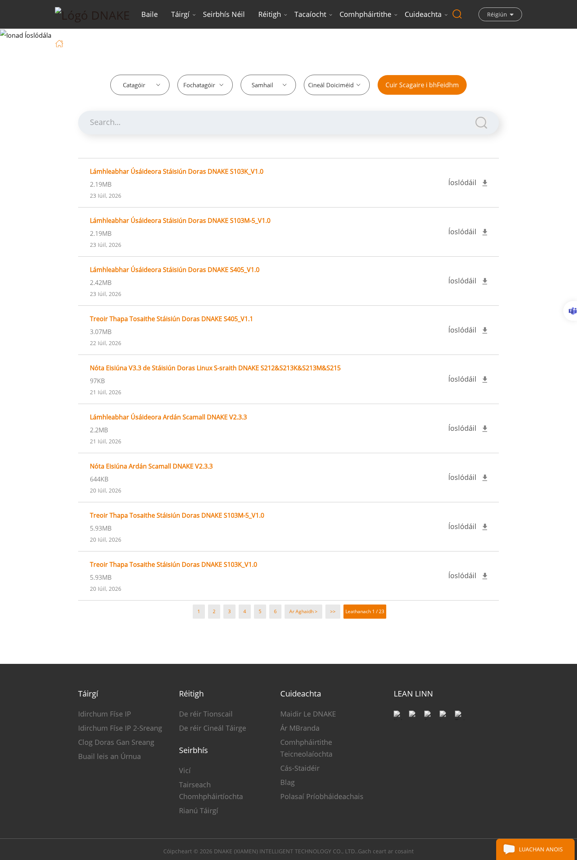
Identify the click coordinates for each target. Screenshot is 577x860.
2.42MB (100, 282)
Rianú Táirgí (198, 810)
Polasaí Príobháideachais (321, 796)
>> (333, 611)
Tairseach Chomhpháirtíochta (211, 790)
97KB (97, 381)
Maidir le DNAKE (308, 714)
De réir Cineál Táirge (212, 728)
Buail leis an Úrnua (109, 756)
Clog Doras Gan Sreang (116, 742)
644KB (99, 479)
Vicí (185, 770)
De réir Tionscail (206, 714)
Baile (149, 14)
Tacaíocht (310, 14)
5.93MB (100, 528)
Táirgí (180, 14)
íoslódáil (105, 43)
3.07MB (100, 331)
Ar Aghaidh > (303, 611)
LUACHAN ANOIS (541, 849)
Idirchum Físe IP (104, 714)
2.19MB (100, 184)
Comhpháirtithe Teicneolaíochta (306, 748)
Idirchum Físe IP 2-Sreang (120, 728)
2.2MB (99, 430)
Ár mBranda (300, 728)
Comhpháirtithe (365, 14)
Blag (287, 782)
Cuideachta (423, 14)
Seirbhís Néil (224, 14)
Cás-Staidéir (300, 768)
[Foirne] (570, 311)
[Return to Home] (60, 43)
